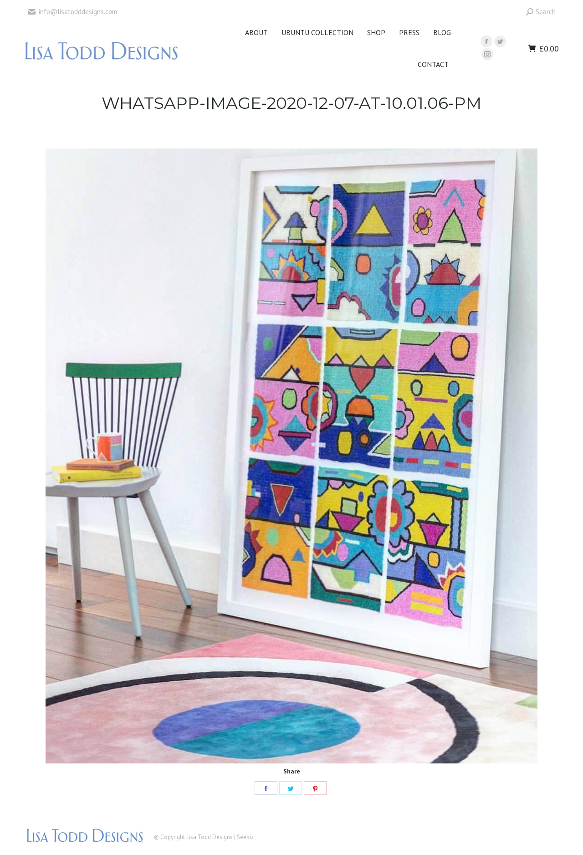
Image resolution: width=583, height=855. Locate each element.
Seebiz (245, 837)
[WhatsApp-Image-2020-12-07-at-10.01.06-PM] (291, 455)
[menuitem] (256, 32)
